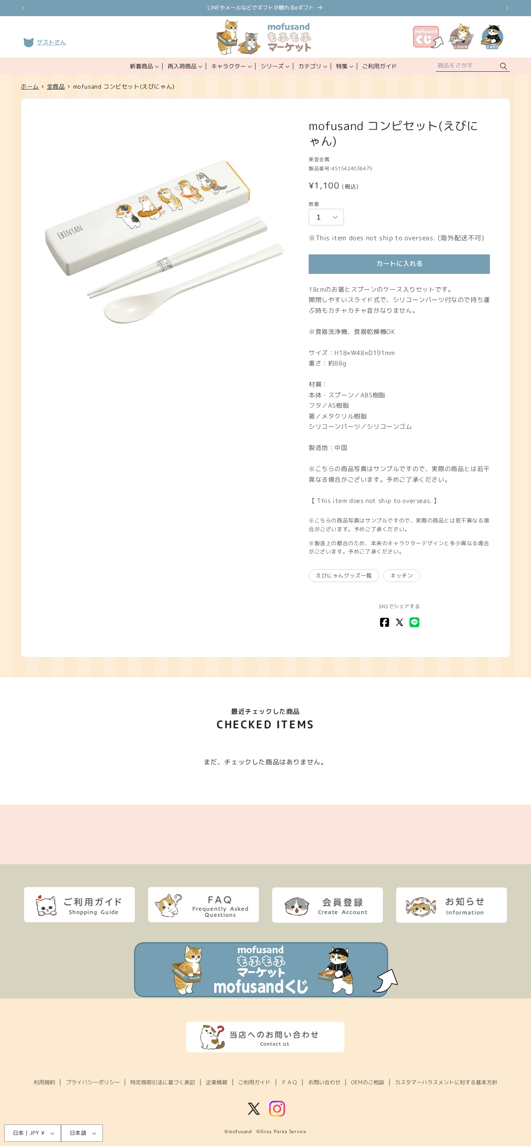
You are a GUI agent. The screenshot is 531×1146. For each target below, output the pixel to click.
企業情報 (216, 1082)
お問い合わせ (324, 1082)
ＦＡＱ (289, 1082)
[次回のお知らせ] (507, 8)
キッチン (401, 575)
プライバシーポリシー (93, 1082)
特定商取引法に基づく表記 (162, 1082)
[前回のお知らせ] (24, 8)
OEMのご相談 (367, 1082)
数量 (314, 204)
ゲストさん (51, 42)
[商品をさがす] (503, 66)
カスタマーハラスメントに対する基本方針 (446, 1082)
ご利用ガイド (254, 1082)
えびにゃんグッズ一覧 (344, 575)
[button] (144, 66)
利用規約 (44, 1082)
